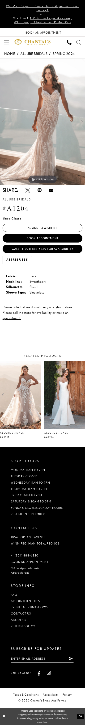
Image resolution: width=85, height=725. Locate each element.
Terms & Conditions (26, 694)
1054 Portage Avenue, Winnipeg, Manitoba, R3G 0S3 (43, 20)
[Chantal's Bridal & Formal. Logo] (32, 42)
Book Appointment (42, 238)
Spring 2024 (64, 53)
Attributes (17, 259)
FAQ (14, 594)
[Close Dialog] (4, 716)
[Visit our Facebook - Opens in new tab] (39, 673)
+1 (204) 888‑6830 (24, 555)
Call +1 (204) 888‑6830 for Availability (42, 249)
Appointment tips (25, 601)
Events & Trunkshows (29, 607)
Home (9, 53)
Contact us (21, 613)
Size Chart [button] (12, 218)
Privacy (67, 694)
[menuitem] (6, 42)
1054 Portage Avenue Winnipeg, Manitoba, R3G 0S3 (35, 540)
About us (18, 620)
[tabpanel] (42, 122)
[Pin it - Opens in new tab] (40, 190)
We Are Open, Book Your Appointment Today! (42, 8)
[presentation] (20, 395)
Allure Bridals (33, 53)
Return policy (23, 626)
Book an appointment (29, 562)
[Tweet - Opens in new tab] (27, 190)
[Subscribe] (71, 658)
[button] (6, 42)
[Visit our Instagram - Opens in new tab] (48, 673)
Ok (80, 716)
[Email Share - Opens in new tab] (51, 190)
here (45, 722)
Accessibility (51, 694)
